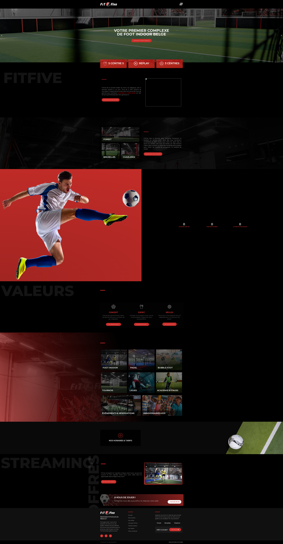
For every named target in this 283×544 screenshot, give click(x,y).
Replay (144, 63)
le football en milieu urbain (127, 93)
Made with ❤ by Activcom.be (176, 542)
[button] (2, 35)
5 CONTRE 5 (116, 63)
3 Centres (172, 63)
